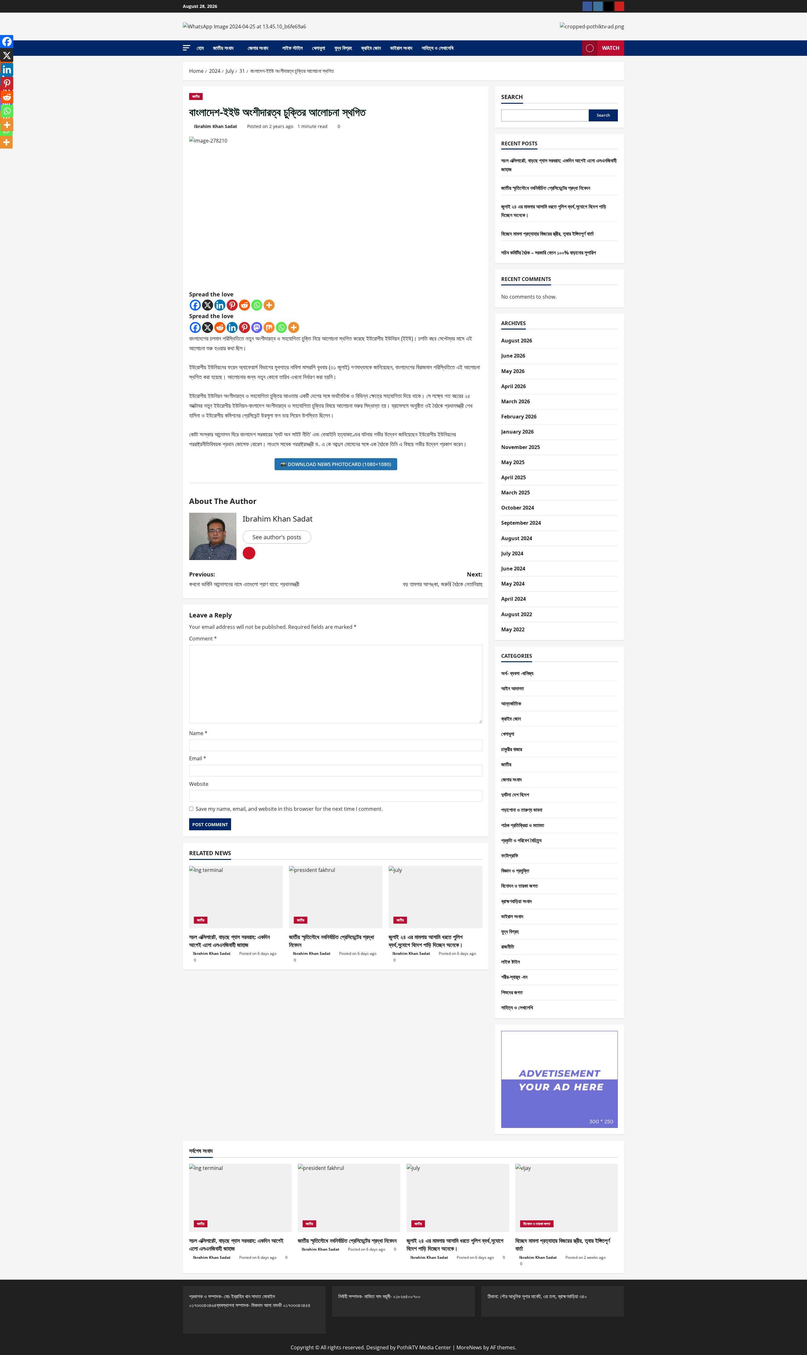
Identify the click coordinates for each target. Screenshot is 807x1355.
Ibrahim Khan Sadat (215, 126)
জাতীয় (196, 96)
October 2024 (517, 507)
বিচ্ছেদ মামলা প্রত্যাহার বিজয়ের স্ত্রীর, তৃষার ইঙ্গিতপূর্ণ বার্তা (547, 233)
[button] (186, 47)
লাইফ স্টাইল (292, 47)
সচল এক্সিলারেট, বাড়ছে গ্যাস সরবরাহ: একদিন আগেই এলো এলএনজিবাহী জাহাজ (229, 941)
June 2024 (513, 568)
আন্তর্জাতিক (511, 703)
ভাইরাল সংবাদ (401, 47)
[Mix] (269, 327)
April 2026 (513, 386)
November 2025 (520, 447)
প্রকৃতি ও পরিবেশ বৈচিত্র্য (521, 840)
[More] (269, 305)
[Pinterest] (232, 305)
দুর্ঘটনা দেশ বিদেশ (515, 794)
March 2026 (515, 401)
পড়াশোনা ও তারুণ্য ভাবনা (521, 809)
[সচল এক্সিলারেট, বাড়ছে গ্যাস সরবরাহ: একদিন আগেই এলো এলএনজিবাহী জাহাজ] (236, 897)
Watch (610, 47)
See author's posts (277, 537)
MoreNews (469, 1347)
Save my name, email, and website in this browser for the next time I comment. (289, 808)
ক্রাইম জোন (371, 47)
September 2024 (521, 522)
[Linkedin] (219, 305)
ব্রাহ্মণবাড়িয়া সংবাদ (516, 901)
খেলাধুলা (318, 47)
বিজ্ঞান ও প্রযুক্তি (515, 870)
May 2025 (513, 462)
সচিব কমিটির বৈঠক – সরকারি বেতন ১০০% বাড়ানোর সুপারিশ (548, 252)
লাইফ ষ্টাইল (510, 961)
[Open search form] (575, 48)
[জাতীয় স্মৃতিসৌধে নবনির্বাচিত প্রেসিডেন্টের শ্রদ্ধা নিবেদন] (336, 897)
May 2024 (513, 583)
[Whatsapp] (256, 305)
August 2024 (516, 538)
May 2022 (513, 629)
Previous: (244, 579)
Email (197, 758)
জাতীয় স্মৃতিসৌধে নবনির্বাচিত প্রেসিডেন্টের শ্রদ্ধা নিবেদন (545, 187)
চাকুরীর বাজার (511, 749)
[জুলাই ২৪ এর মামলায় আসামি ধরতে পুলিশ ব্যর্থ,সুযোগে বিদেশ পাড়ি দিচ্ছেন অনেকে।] (435, 897)
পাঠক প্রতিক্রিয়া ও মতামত (522, 825)
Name (198, 733)
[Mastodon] (256, 327)
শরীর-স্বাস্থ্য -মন (514, 976)
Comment (203, 638)
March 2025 (515, 492)
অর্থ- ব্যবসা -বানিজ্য (517, 673)
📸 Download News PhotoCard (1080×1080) (336, 464)
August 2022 (516, 614)
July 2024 (512, 553)
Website (198, 783)
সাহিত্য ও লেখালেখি (437, 47)
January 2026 (517, 431)
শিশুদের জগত (512, 992)
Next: (442, 579)
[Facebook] (195, 305)
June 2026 (513, 355)
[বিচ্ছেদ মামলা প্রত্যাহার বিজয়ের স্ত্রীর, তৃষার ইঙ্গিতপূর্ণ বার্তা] (566, 1198)
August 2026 (516, 340)
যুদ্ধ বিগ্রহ (343, 47)
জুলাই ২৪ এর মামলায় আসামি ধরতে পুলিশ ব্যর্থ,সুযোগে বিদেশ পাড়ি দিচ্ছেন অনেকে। (426, 941)
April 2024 (513, 598)
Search (512, 97)
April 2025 (513, 477)
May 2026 (513, 371)
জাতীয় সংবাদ (223, 47)
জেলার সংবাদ (258, 47)
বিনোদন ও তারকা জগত (519, 885)
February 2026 (519, 416)
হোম (200, 47)
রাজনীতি (507, 946)
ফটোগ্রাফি (509, 855)
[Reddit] (244, 305)
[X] (207, 305)
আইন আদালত (512, 688)
